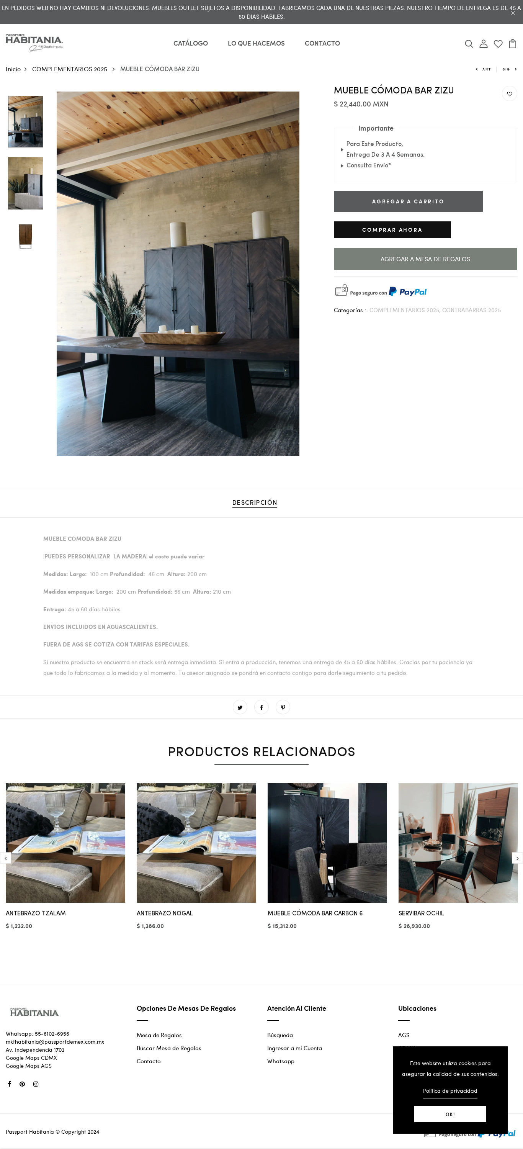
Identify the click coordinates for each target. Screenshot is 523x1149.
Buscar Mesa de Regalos (169, 1048)
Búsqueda (280, 1035)
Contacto (149, 1061)
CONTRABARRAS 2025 (471, 310)
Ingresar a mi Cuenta (294, 1048)
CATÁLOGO (190, 42)
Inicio (13, 69)
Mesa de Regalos (159, 1035)
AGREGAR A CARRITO (408, 201)
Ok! (450, 1114)
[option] (25, 122)
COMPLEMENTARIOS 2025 (70, 69)
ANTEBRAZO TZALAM (36, 914)
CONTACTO (322, 42)
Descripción (255, 503)
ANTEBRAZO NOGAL (165, 914)
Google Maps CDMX (31, 1057)
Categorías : (350, 310)
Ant (486, 69)
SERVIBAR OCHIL (421, 914)
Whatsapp (280, 1061)
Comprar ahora (392, 230)
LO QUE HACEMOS (256, 42)
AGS (404, 1035)
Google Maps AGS (29, 1065)
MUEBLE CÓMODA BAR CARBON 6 (315, 914)
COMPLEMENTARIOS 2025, (405, 310)
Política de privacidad (450, 1090)
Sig (506, 69)
